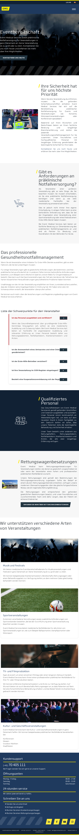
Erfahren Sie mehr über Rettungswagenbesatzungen (46, 504)
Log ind (68, 2)
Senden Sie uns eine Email (17, 804)
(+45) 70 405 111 (41, 830)
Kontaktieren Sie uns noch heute (56, 149)
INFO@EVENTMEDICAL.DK (59, 830)
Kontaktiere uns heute (14, 58)
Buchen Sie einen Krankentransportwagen (23, 810)
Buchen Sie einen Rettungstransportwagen (23, 813)
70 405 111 (14, 765)
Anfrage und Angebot (15, 807)
